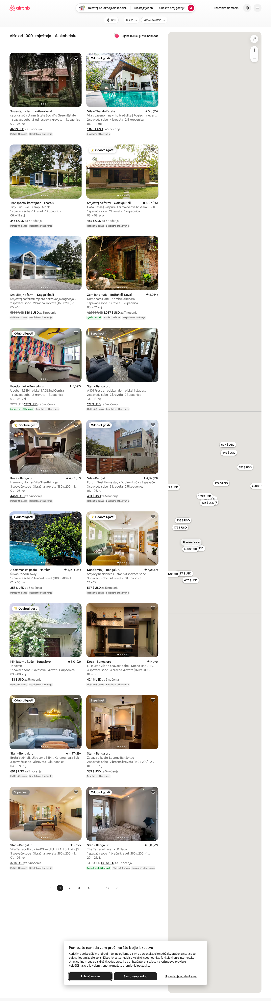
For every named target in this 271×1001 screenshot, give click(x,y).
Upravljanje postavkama (181, 976)
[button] (17, 129)
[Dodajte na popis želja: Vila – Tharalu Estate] (153, 58)
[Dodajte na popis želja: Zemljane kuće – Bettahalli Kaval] (153, 241)
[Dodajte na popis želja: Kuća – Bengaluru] (76, 425)
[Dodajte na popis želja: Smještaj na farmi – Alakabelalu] (76, 58)
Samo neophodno (135, 976)
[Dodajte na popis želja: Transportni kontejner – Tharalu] (76, 149)
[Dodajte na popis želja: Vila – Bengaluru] (153, 425)
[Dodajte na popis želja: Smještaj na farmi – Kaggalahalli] (76, 241)
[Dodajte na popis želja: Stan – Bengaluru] (153, 333)
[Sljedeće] (117, 888)
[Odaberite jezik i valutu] (247, 8)
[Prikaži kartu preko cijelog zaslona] (254, 39)
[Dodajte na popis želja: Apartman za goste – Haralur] (76, 516)
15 (107, 888)
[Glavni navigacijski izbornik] (257, 8)
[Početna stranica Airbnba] (20, 8)
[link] (51, 888)
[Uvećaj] (254, 50)
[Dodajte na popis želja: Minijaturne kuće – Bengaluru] (76, 608)
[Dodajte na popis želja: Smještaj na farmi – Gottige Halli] (153, 149)
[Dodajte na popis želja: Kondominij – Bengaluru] (76, 333)
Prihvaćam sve (90, 976)
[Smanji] (254, 58)
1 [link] (60, 888)
